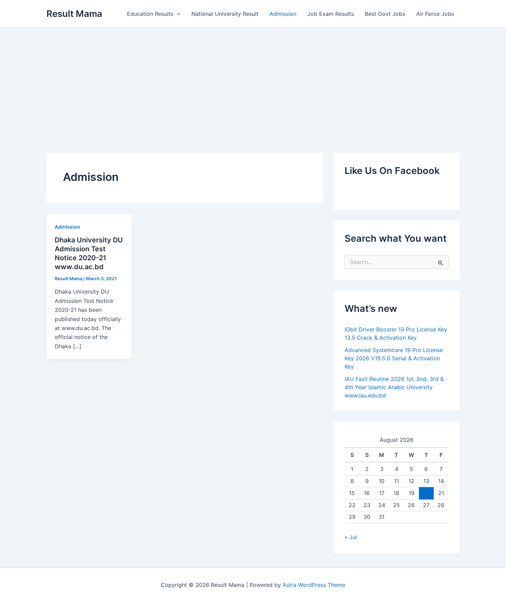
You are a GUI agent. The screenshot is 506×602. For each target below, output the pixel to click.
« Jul (351, 537)
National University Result (225, 13)
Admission (283, 13)
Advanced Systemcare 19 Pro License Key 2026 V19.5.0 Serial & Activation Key (394, 358)
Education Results (150, 13)
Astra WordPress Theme (314, 584)
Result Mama (74, 13)
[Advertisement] (253, 79)
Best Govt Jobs (385, 13)
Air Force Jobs (435, 13)
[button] (176, 14)
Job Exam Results (330, 13)
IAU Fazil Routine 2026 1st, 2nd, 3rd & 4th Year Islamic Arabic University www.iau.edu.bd (394, 387)
